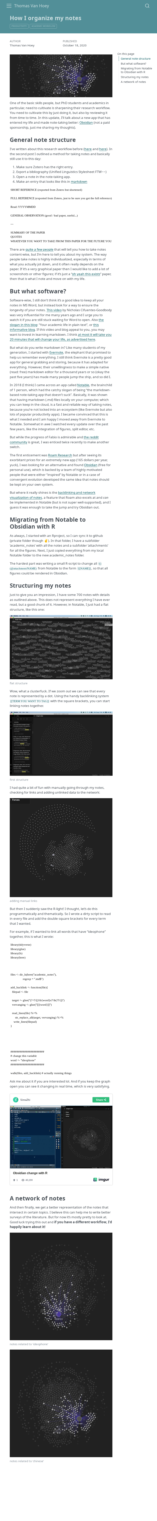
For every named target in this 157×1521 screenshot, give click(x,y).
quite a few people (39, 249)
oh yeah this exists (86, 274)
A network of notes (133, 82)
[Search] (147, 5)
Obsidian (86, 122)
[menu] (9, 5)
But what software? (133, 63)
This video (54, 310)
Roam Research (60, 455)
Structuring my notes (135, 77)
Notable (83, 385)
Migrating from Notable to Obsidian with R (136, 70)
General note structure (135, 58)
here (88, 149)
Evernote (56, 352)
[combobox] (147, 5)
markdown (79, 181)
